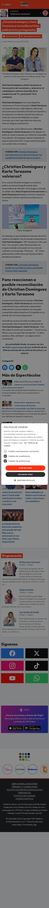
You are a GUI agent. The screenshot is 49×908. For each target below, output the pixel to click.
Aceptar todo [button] (25, 468)
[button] (24, 480)
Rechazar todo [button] (25, 474)
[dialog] (24, 454)
